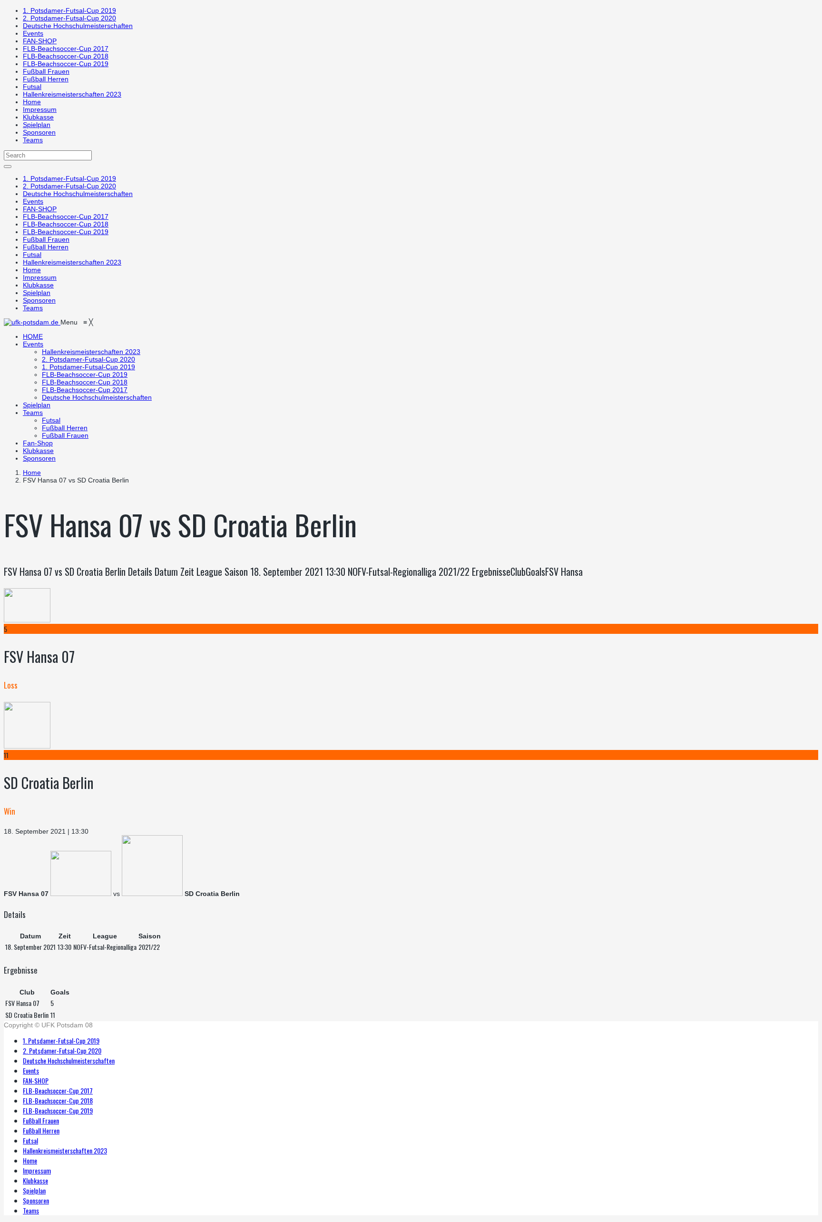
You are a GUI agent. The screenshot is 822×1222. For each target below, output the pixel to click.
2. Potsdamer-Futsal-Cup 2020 (69, 18)
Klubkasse (38, 117)
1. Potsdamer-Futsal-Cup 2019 (69, 10)
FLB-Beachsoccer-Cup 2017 (65, 48)
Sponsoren (39, 132)
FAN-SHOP (40, 41)
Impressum (40, 109)
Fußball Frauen (46, 71)
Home (32, 102)
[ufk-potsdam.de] (32, 322)
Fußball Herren (45, 79)
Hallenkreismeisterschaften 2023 (72, 94)
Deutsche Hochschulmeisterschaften (78, 26)
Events (33, 33)
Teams (33, 140)
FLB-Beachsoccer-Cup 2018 (65, 56)
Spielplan (36, 124)
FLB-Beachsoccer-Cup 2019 (65, 64)
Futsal (32, 86)
